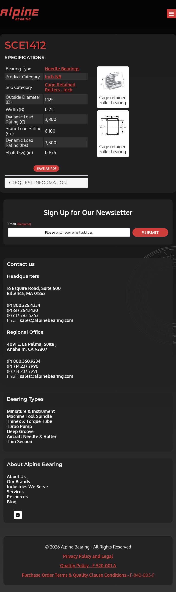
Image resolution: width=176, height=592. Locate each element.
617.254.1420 (25, 310)
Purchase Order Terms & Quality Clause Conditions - (88, 575)
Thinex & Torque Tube (29, 421)
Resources (17, 496)
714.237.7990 (25, 366)
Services (15, 491)
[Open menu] (171, 13)
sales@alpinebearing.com (46, 320)
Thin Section (19, 441)
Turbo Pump (19, 426)
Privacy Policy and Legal (88, 556)
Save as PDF (46, 168)
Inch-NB (53, 76)
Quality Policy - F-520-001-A (88, 565)
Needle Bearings (62, 68)
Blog (11, 501)
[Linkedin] (18, 515)
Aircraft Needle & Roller (31, 436)
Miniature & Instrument (31, 411)
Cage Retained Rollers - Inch (60, 87)
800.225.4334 (26, 305)
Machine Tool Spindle (29, 416)
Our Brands (18, 481)
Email (19, 224)
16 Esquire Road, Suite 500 (34, 288)
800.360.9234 (27, 361)
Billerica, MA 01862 (26, 293)
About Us (16, 476)
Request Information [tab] (39, 182)
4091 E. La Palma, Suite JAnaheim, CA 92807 (32, 346)
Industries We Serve (27, 486)
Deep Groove (20, 431)
